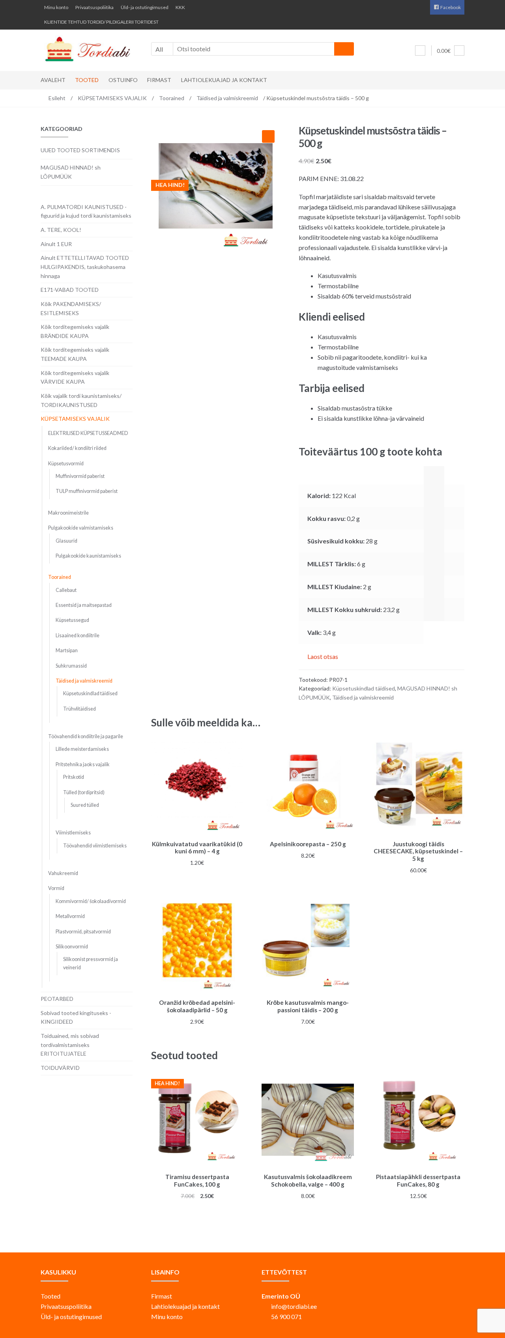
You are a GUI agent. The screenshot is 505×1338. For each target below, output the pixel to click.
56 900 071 (286, 1316)
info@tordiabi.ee (294, 1306)
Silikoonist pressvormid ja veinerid (90, 963)
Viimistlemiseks (73, 833)
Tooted (87, 80)
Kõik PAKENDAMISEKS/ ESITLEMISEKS (71, 308)
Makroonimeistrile (68, 513)
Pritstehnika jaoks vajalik (83, 764)
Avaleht (53, 80)
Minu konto (56, 7)
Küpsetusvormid (66, 464)
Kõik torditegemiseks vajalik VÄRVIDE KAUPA (75, 377)
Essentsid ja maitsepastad (84, 605)
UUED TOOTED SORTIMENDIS (80, 150)
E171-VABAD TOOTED (70, 289)
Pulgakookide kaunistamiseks (88, 556)
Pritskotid (73, 777)
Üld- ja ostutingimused (144, 7)
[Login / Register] (420, 50)
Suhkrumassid (71, 666)
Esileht (57, 98)
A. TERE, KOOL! (61, 229)
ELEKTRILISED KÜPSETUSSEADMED (88, 433)
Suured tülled (85, 805)
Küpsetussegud (72, 620)
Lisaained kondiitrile (77, 635)
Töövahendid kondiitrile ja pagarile (85, 736)
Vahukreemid (63, 873)
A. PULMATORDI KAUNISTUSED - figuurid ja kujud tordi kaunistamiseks (86, 211)
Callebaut (66, 590)
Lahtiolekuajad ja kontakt (224, 80)
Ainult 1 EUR (56, 244)
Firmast (159, 80)
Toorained (171, 98)
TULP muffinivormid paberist (87, 491)
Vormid (56, 888)
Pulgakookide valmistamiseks (80, 528)
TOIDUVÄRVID (60, 1067)
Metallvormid (70, 916)
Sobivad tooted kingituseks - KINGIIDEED (76, 1017)
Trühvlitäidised (79, 709)
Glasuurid (66, 541)
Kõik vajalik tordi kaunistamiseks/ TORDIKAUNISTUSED (81, 400)
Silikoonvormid (72, 947)
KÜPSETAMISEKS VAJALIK (112, 98)
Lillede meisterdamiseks (82, 749)
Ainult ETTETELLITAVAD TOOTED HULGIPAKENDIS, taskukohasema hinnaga (85, 266)
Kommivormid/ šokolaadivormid (91, 901)
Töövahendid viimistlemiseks (95, 846)
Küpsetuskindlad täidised (363, 688)
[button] (268, 136)
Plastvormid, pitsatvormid (83, 932)
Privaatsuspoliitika (94, 7)
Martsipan (67, 650)
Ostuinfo (123, 80)
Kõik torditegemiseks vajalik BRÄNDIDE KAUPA (75, 331)
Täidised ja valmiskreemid (227, 98)
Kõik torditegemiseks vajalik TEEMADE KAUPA (75, 354)
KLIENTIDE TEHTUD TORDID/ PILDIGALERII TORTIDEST (101, 22)
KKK (180, 7)
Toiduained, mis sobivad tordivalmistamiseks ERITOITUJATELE (70, 1044)
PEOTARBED (57, 998)
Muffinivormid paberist (80, 476)
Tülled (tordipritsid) (84, 792)
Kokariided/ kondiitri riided (77, 448)
